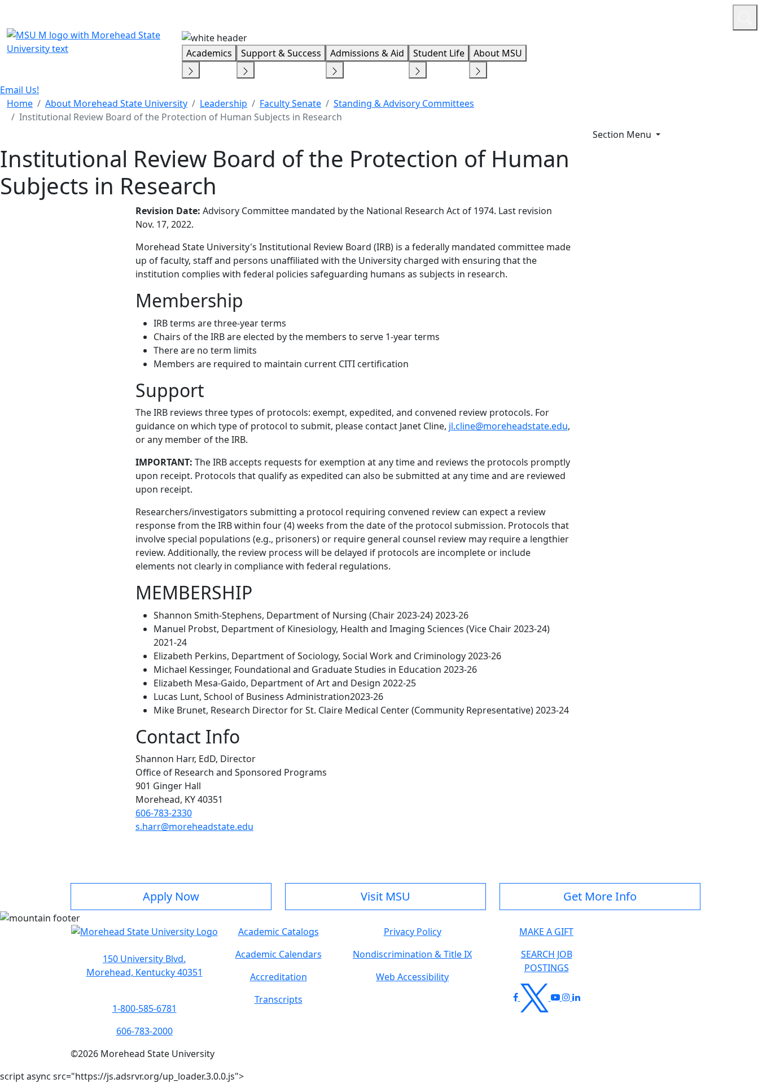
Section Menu (623, 134)
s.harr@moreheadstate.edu (194, 826)
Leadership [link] (223, 103)
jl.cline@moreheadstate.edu (508, 426)
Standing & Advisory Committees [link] (404, 103)
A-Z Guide (648, 16)
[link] (144, 965)
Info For (508, 16)
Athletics (703, 16)
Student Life (439, 53)
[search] (745, 18)
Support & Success (281, 53)
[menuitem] (20, 103)
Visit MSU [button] (385, 896)
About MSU (498, 53)
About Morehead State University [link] (116, 103)
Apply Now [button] (171, 896)
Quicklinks (577, 16)
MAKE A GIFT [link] (546, 931)
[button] (144, 937)
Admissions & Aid (367, 53)
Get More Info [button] (600, 896)
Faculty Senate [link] (290, 103)
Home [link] (20, 103)
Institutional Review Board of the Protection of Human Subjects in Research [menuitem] (180, 117)
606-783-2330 (163, 813)
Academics (209, 53)
